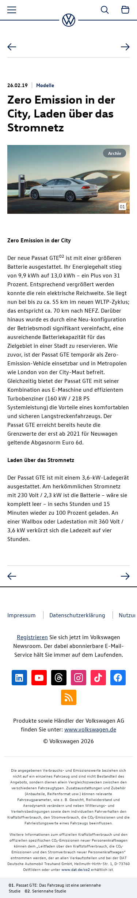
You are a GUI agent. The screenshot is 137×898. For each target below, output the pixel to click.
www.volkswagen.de (90, 729)
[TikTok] (98, 677)
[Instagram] (78, 677)
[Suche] (104, 10)
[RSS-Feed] (68, 697)
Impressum (21, 615)
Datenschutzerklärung (77, 615)
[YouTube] (39, 677)
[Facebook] (118, 677)
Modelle (45, 85)
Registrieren (32, 637)
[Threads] (58, 677)
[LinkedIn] (19, 677)
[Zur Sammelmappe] (125, 10)
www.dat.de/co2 (75, 869)
